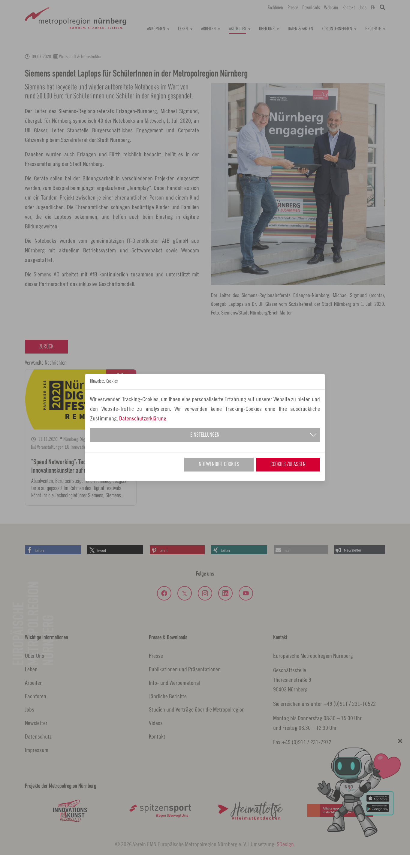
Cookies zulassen (288, 465)
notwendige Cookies (219, 465)
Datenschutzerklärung (142, 418)
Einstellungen (204, 435)
